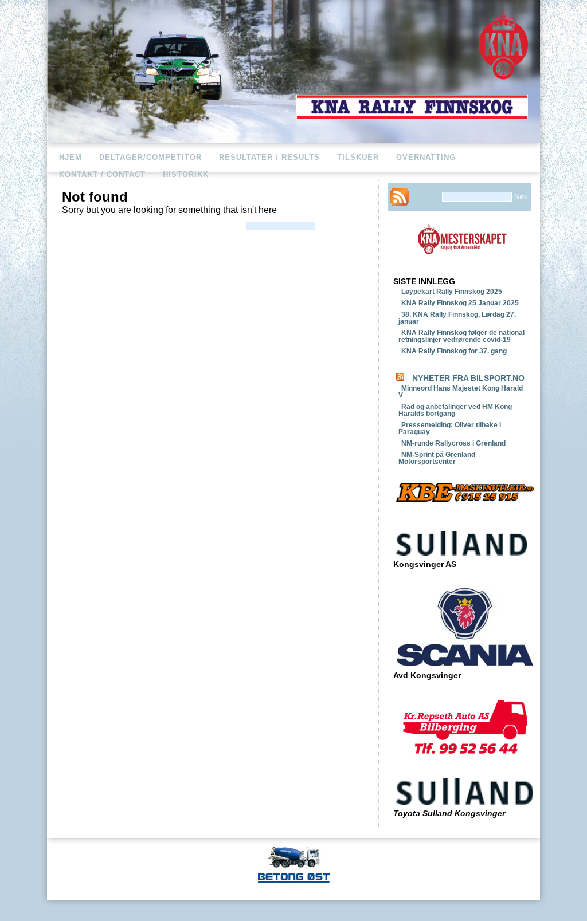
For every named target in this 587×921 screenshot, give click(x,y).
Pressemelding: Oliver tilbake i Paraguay (449, 428)
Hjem (70, 157)
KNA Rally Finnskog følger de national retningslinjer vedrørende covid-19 (461, 336)
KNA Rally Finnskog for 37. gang (454, 351)
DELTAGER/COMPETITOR (150, 157)
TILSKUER (358, 157)
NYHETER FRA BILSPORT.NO (468, 378)
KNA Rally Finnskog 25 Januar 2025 (460, 303)
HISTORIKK (186, 174)
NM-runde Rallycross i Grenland (453, 443)
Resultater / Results (269, 157)
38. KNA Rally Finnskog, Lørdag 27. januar (457, 318)
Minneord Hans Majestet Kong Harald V (460, 392)
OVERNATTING (426, 157)
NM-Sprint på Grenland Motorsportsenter (436, 458)
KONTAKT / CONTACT (102, 174)
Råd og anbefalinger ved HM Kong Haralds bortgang (455, 410)
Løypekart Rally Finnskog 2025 (451, 291)
